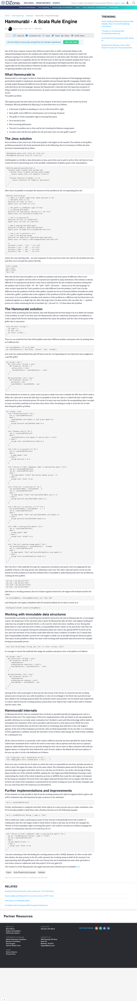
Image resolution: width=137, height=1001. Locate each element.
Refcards (29, 3)
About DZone (10, 929)
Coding (77, 7)
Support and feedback (13, 931)
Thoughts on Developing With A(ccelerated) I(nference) (113, 32)
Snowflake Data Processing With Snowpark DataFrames (26, 905)
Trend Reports (43, 3)
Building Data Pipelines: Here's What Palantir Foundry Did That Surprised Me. (117, 46)
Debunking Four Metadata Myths (17, 900)
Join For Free (70, 42)
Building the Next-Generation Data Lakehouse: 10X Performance (29, 891)
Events (56, 3)
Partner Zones (113, 7)
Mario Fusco (18, 28)
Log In (117, 2)
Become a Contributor (13, 941)
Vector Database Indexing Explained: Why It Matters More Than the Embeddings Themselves (118, 24)
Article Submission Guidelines (16, 939)
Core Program (10, 943)
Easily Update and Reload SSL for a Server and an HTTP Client (29, 896)
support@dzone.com (48, 945)
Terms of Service (11, 952)
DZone (7, 16)
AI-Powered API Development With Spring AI (118, 39)
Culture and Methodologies (27, 7)
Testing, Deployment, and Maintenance (94, 7)
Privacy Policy (10, 954)
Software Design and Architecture (62, 7)
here (78, 867)
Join (123, 2)
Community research (13, 933)
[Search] (134, 2)
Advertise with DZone (48, 929)
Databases (29, 16)
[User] (127, 3)
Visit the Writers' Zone (13, 945)
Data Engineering (43, 7)
